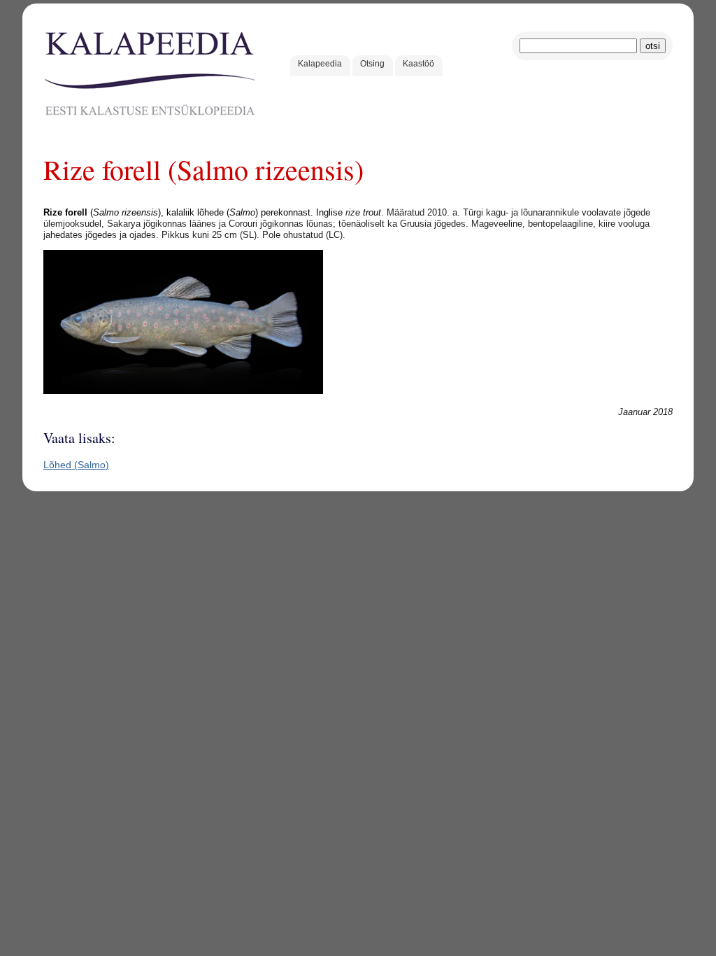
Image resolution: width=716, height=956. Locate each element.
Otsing (372, 64)
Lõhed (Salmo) (76, 464)
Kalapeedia (320, 64)
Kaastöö (418, 64)
